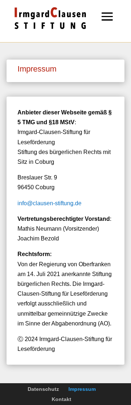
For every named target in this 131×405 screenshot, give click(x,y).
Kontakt (61, 399)
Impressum (82, 389)
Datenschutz (43, 389)
